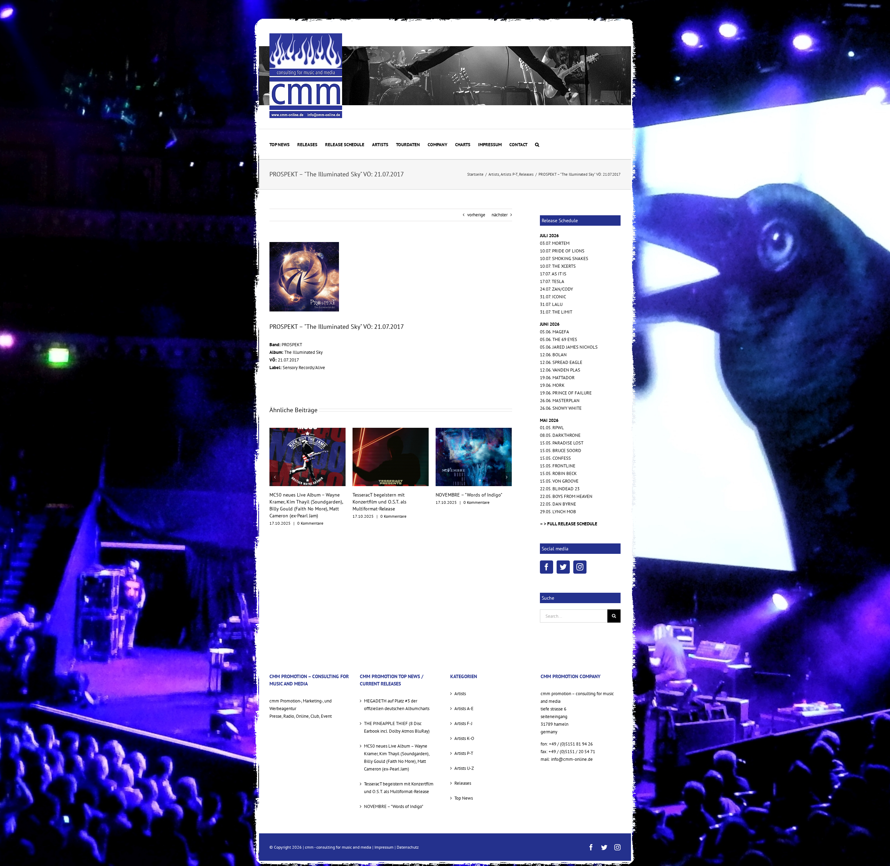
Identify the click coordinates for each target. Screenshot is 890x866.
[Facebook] (546, 567)
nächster (500, 215)
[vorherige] (274, 473)
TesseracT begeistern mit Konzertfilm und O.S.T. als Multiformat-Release (296, 502)
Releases (462, 783)
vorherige (476, 215)
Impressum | (385, 847)
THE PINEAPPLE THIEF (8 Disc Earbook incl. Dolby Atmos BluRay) (397, 727)
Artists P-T (463, 753)
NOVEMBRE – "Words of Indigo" (386, 495)
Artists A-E (464, 708)
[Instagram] (579, 567)
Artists (460, 694)
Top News (463, 798)
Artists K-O (464, 738)
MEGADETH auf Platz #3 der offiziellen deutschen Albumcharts (396, 704)
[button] (537, 144)
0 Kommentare (310, 516)
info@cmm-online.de (572, 759)
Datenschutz (408, 847)
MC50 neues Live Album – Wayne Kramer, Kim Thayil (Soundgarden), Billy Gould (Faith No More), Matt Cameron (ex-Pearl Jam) (396, 757)
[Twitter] (563, 567)
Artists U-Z (464, 768)
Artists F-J (463, 723)
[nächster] (506, 473)
